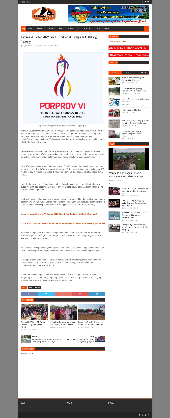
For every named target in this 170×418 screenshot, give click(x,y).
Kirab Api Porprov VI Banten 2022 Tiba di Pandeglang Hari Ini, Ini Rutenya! (62, 214)
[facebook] (142, 2)
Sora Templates (34, 415)
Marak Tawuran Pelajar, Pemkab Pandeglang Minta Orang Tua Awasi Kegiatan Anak (66, 223)
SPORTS (61, 28)
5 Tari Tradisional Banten (131, 110)
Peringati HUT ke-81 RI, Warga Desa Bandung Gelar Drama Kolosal (33, 324)
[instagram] (148, 415)
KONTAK (28, 2)
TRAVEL (98, 28)
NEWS (30, 28)
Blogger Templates (49, 415)
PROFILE (23, 2)
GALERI (51, 28)
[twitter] (145, 2)
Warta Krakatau (34, 287)
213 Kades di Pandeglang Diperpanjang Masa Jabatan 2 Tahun (133, 133)
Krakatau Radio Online (117, 41)
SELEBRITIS (39, 28)
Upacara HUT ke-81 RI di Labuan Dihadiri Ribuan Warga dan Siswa (90, 323)
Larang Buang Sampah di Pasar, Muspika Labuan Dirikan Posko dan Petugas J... (135, 227)
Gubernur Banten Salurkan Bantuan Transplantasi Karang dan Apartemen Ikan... (135, 215)
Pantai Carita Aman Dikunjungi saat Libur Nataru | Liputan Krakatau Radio (135, 190)
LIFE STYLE (86, 28)
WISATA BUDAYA (73, 28)
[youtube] (148, 2)
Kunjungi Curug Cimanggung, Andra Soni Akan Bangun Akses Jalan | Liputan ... (134, 203)
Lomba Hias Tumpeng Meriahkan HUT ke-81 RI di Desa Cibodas (62, 323)
